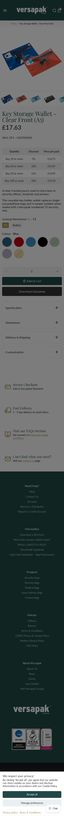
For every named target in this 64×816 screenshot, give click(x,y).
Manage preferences (32, 802)
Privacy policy (10, 812)
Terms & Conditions (30, 812)
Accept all (32, 794)
